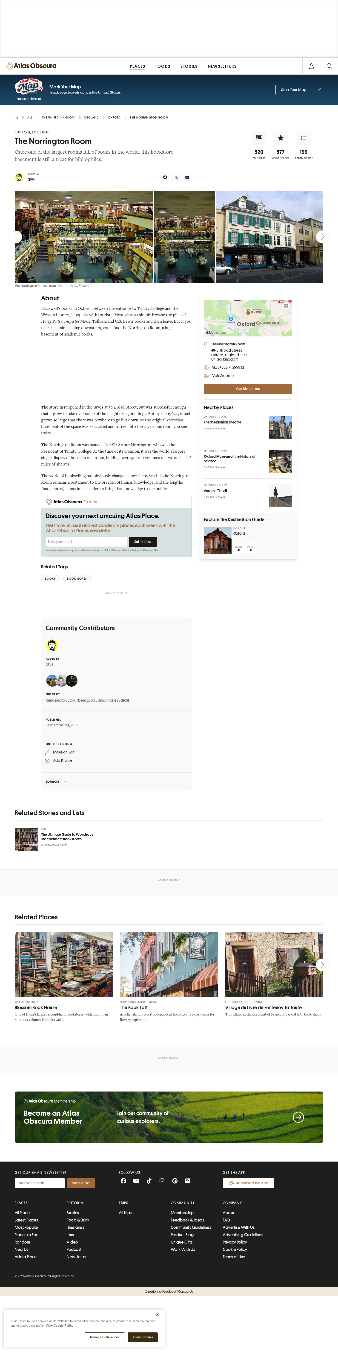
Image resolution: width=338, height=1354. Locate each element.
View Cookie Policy (59, 1325)
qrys (31, 179)
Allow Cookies (142, 1337)
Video (72, 1242)
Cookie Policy (235, 1249)
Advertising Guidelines (243, 1235)
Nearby (22, 1249)
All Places (23, 1213)
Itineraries (75, 1227)
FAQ (226, 1220)
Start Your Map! (294, 90)
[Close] (157, 1315)
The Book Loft (134, 1007)
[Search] (329, 66)
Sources (53, 781)
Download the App (252, 1183)
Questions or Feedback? (169, 1291)
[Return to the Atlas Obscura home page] (32, 66)
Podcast (74, 1249)
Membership (182, 1213)
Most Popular (26, 1227)
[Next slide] (322, 237)
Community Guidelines (191, 1227)
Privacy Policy (131, 550)
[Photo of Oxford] (218, 540)
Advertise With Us (239, 1227)
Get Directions (248, 389)
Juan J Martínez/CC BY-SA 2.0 (70, 285)
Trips (124, 1203)
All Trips (125, 1213)
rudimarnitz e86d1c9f (111, 700)
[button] (259, 138)
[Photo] (280, 427)
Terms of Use (151, 550)
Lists (70, 1235)
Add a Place (26, 1257)
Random (22, 1242)
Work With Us (183, 1249)
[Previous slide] (15, 237)
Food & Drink (78, 1220)
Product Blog (182, 1235)
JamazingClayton (60, 700)
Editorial (76, 1203)
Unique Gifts (181, 1242)
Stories (73, 1213)
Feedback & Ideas (187, 1220)
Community (183, 1203)
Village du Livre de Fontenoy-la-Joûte (263, 1007)
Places (21, 1203)
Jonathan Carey (56, 845)
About (228, 1213)
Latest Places (26, 1220)
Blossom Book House (36, 1007)
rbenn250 (85, 700)
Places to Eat (26, 1235)
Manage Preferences (104, 1337)
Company (232, 1203)
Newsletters (77, 1257)
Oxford (239, 533)
